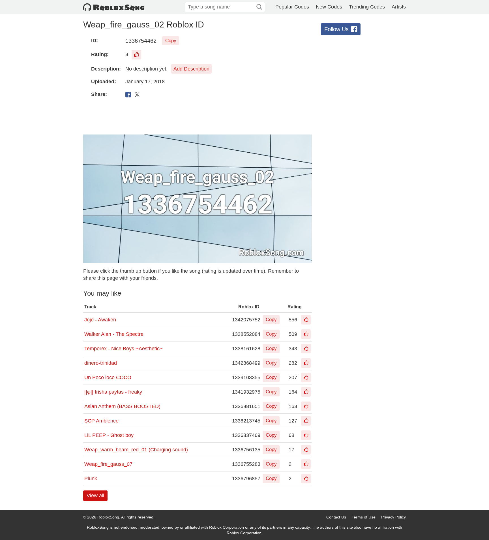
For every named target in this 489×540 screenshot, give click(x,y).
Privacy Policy (393, 517)
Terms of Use (364, 517)
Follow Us (336, 29)
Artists (399, 7)
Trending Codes (367, 7)
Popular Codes (292, 7)
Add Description (191, 69)
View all (95, 495)
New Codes (329, 7)
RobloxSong (108, 517)
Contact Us (336, 517)
